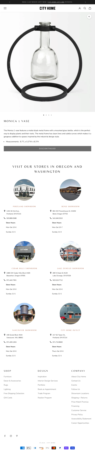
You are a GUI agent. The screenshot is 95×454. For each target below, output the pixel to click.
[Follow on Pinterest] (17, 436)
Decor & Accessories (12, 381)
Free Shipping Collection (14, 393)
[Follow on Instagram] (11, 436)
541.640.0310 (58, 218)
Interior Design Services (48, 381)
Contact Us (76, 381)
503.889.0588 (11, 218)
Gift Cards (8, 397)
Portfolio (41, 385)
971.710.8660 (58, 342)
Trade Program (44, 393)
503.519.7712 (58, 280)
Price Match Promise (80, 402)
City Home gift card (56, 2)
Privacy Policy (77, 414)
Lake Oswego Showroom (70, 268)
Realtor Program (45, 397)
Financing (75, 406)
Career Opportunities (80, 423)
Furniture (7, 376)
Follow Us (75, 389)
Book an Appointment (47, 389)
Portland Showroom (24, 206)
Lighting (7, 389)
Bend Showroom (71, 206)
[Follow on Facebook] (5, 436)
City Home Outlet (70, 330)
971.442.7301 (11, 280)
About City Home (78, 376)
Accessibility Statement (81, 418)
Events (74, 385)
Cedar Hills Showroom (24, 268)
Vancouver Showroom (24, 330)
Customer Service (78, 410)
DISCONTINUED (47, 148)
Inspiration (42, 376)
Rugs (6, 385)
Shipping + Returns (79, 397)
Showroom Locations (80, 393)
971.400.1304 (11, 342)
